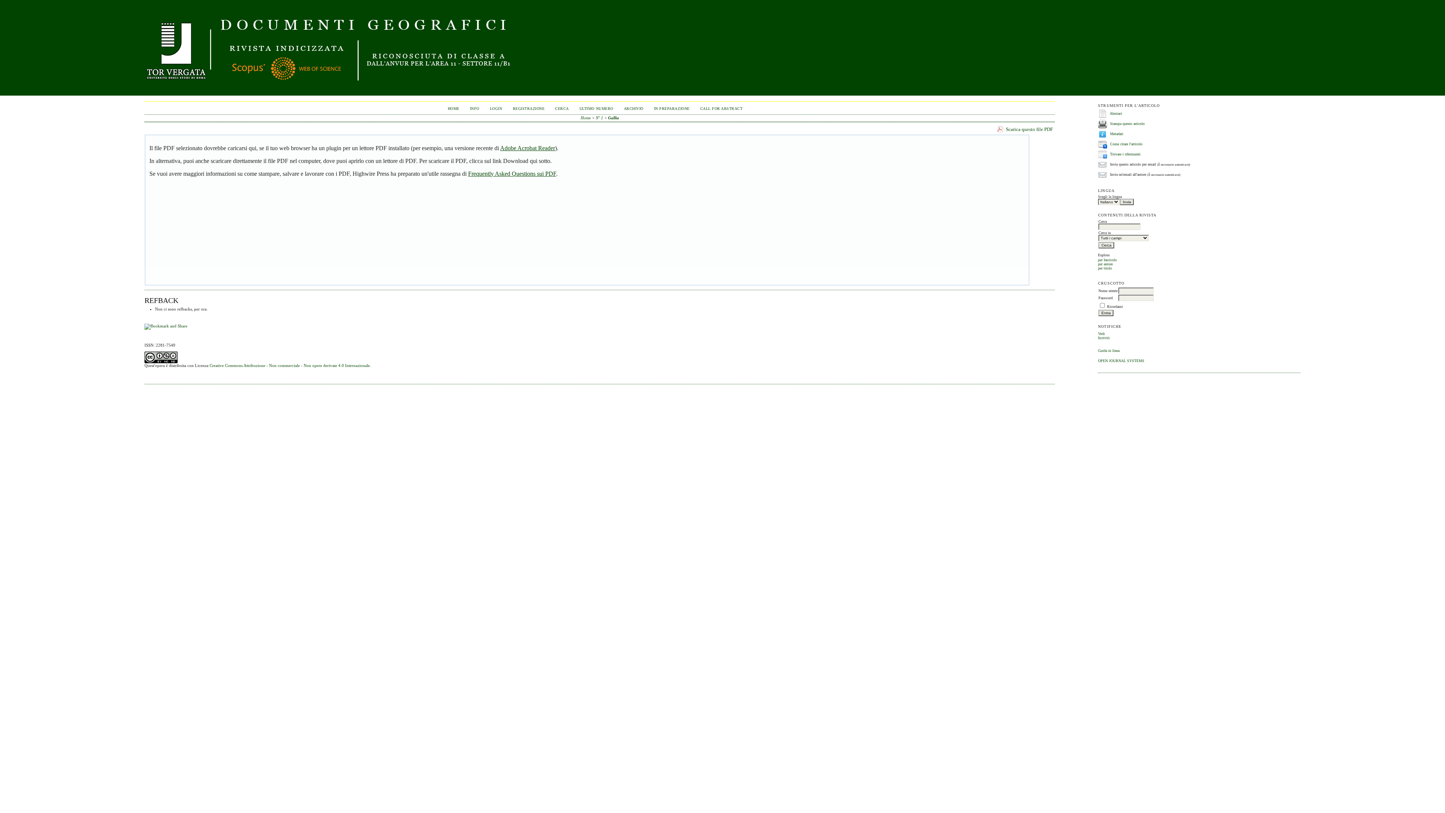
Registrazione (529, 109)
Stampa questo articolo (1127, 124)
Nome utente (1108, 291)
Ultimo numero (596, 109)
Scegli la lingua (1110, 197)
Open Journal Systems (1121, 361)
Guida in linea (1108, 351)
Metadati (1116, 134)
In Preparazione (672, 109)
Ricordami (1115, 306)
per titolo (1105, 268)
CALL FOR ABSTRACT (721, 109)
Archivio (633, 109)
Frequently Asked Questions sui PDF (512, 174)
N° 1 (599, 118)
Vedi (1101, 334)
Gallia (613, 118)
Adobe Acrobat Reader (527, 148)
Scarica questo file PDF (1029, 129)
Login (496, 109)
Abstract (1116, 113)
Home (453, 109)
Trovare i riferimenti (1125, 154)
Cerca (562, 109)
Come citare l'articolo (1126, 144)
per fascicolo (1107, 260)
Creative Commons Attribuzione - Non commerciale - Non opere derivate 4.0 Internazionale (290, 365)
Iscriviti (1104, 338)
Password (1105, 298)
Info (474, 109)
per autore (1105, 264)
